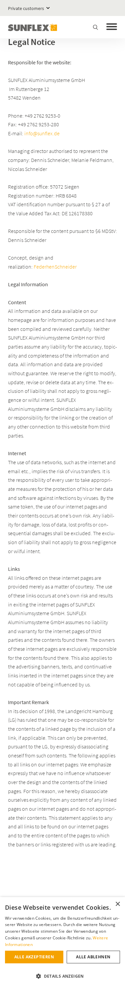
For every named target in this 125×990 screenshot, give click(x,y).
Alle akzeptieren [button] (34, 957)
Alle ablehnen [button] (93, 957)
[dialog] (62, 943)
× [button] (117, 904)
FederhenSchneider (55, 266)
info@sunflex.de (42, 133)
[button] (62, 976)
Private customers (26, 8)
